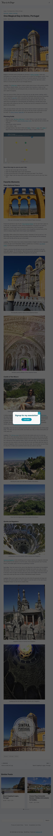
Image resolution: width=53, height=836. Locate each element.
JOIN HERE (27, 419)
